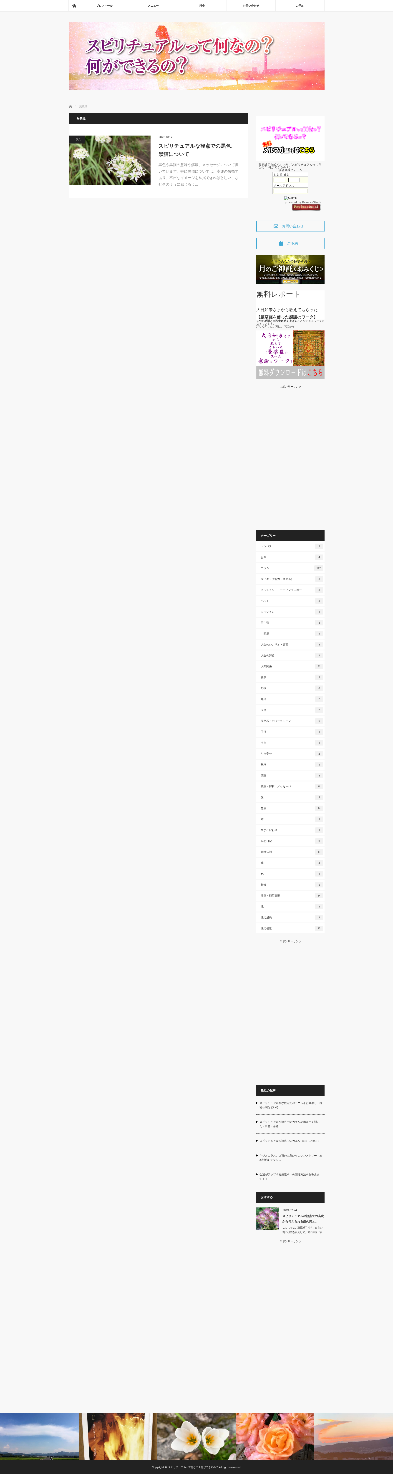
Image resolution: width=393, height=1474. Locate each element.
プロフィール (104, 5)
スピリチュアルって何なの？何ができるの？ (193, 1467)
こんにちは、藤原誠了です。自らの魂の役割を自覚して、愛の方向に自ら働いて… (302, 1232)
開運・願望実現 (291, 895)
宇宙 (290, 742)
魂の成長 (290, 917)
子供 (290, 731)
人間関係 (290, 666)
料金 (202, 5)
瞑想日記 (290, 841)
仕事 (290, 677)
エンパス (290, 546)
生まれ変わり (290, 830)
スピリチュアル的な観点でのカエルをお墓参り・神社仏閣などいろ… (290, 1105)
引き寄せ (290, 753)
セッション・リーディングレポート (290, 590)
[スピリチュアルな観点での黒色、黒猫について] (110, 160)
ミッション (290, 611)
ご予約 (300, 5)
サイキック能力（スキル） (290, 579)
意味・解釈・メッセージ (291, 786)
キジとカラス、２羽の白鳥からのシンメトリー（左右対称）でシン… (290, 1158)
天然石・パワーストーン (290, 721)
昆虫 (291, 808)
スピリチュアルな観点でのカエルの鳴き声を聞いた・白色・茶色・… (289, 1124)
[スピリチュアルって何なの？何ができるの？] (197, 88)
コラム (77, 139)
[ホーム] (74, 5)
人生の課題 (290, 655)
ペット (290, 600)
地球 (290, 699)
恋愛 (290, 775)
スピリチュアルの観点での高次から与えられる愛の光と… (303, 1218)
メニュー (153, 5)
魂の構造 (291, 928)
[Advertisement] (290, 456)
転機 (290, 884)
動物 (290, 688)
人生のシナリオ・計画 (290, 644)
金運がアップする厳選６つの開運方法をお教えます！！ (289, 1176)
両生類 (290, 622)
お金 (290, 557)
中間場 (290, 633)
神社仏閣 (291, 852)
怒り (290, 764)
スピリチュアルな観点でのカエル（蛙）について (289, 1140)
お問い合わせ (251, 5)
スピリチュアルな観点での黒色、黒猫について (197, 150)
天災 (290, 710)
